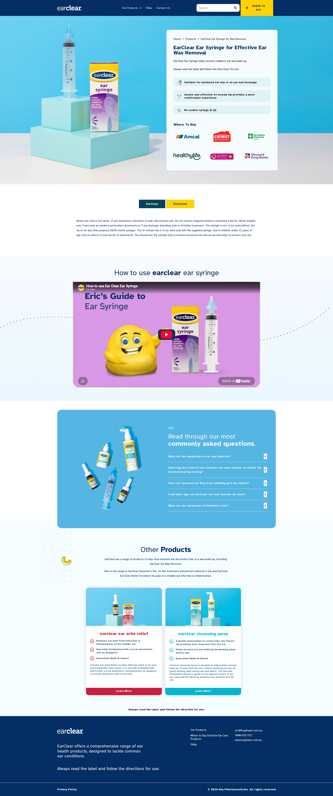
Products (190, 39)
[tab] (152, 204)
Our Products (130, 8)
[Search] (235, 7)
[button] (217, 456)
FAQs (149, 8)
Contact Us (163, 8)
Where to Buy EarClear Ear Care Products (209, 737)
